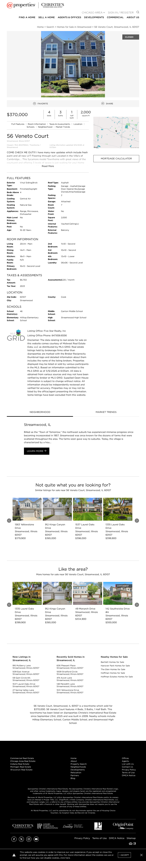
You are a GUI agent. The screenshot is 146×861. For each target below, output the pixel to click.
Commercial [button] (115, 17)
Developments (94, 17)
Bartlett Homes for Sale (112, 662)
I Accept (124, 855)
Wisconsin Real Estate (21, 770)
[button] (116, 132)
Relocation (76, 772)
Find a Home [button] (27, 17)
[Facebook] (14, 841)
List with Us (128, 764)
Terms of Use (128, 772)
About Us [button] (133, 17)
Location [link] (78, 124)
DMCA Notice (128, 775)
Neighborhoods (78, 767)
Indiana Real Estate (19, 764)
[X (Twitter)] (21, 841)
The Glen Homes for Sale (113, 669)
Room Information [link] (37, 124)
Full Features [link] (18, 124)
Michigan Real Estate (20, 767)
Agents (125, 761)
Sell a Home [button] (46, 17)
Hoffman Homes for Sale (113, 673)
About (74, 761)
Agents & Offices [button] (69, 17)
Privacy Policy (129, 770)
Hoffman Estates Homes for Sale (117, 677)
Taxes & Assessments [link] (60, 124)
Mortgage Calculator (116, 158)
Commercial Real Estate (22, 758)
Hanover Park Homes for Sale (115, 666)
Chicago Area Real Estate (22, 761)
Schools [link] (31, 127)
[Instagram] (28, 841)
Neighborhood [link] (45, 127)
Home (73, 758)
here (67, 858)
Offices (125, 758)
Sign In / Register (121, 12)
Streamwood (12, 147)
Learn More (35, 451)
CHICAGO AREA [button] (92, 12)
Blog (73, 778)
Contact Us (127, 767)
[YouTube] (36, 841)
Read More (48, 166)
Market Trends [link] (63, 127)
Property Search (79, 764)
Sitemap (131, 838)
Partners (75, 775)
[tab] (40, 412)
